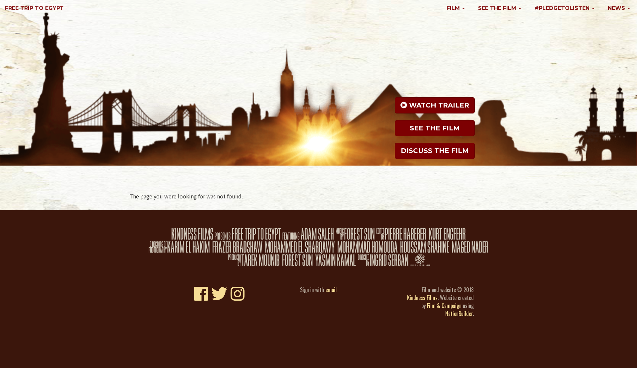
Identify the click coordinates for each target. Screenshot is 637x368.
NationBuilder (459, 314)
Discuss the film (435, 151)
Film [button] (454, 8)
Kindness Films (422, 298)
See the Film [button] (498, 8)
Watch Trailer (438, 105)
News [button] (617, 8)
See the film (435, 128)
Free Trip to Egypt (34, 8)
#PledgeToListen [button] (562, 8)
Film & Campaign (444, 306)
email (331, 290)
